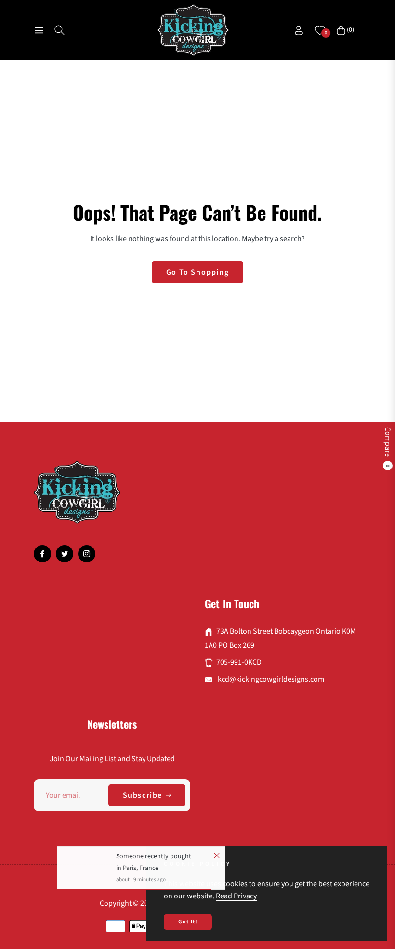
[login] (299, 30)
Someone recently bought (153, 859)
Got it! (188, 922)
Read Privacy (236, 896)
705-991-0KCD (239, 662)
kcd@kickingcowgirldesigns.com (270, 679)
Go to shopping (197, 272)
